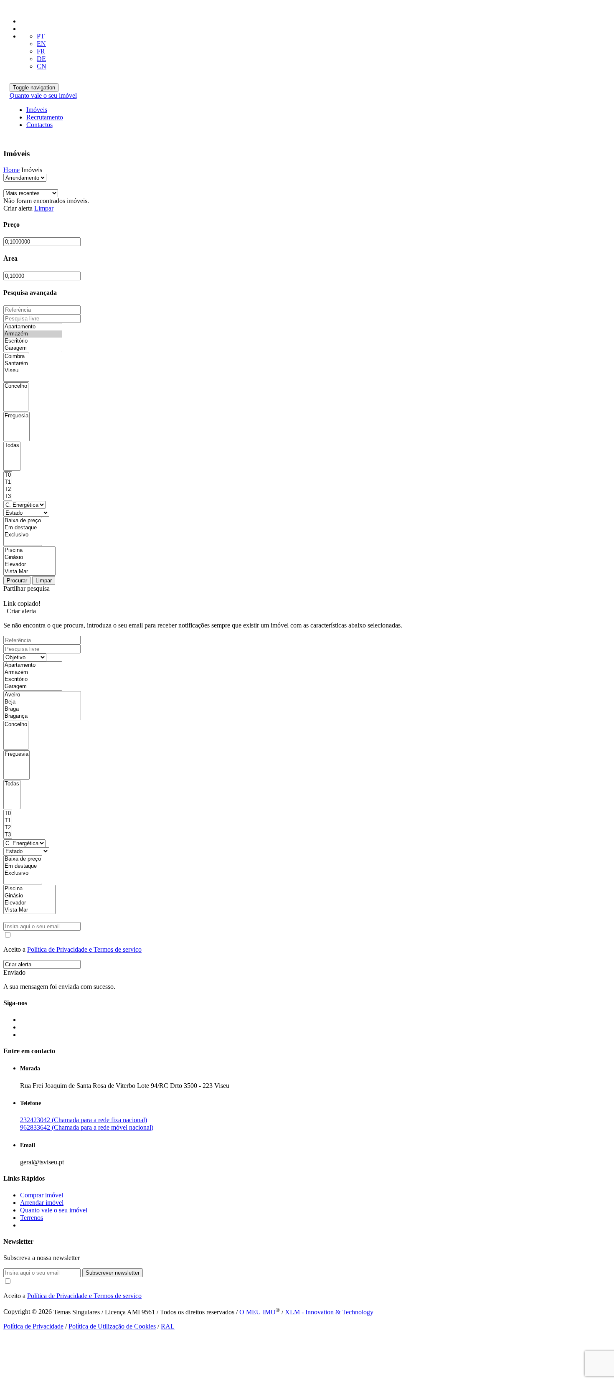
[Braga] (42, 709)
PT (41, 36)
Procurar (17, 580)
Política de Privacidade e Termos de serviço (84, 949)
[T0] (8, 475)
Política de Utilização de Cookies (112, 1326)
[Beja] (42, 702)
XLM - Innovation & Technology (329, 1312)
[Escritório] (33, 341)
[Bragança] (42, 716)
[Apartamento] (33, 326)
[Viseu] (16, 370)
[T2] (8, 489)
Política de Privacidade (33, 1326)
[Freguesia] (16, 415)
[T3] (8, 496)
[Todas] (12, 445)
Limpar (43, 208)
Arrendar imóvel (41, 1202)
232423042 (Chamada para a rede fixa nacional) (83, 1119)
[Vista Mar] (29, 571)
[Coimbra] (16, 356)
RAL (168, 1326)
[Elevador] (29, 564)
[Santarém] (16, 363)
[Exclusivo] (23, 535)
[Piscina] (29, 550)
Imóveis (36, 109)
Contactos (39, 124)
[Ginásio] (29, 557)
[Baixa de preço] (23, 520)
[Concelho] (16, 386)
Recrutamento (44, 117)
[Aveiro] (42, 695)
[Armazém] (33, 334)
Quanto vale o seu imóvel (43, 95)
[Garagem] (33, 348)
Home (11, 169)
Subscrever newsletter (113, 1273)
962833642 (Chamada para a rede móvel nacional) (86, 1127)
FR (41, 51)
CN (41, 66)
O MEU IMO (257, 1312)
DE (41, 58)
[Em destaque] (23, 527)
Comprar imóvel (41, 1195)
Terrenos (31, 1217)
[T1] (8, 482)
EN (41, 43)
